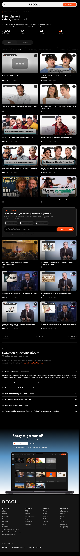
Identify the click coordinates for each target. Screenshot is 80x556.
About (4, 511)
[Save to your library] (35, 55)
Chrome (62, 513)
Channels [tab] (25, 42)
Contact (27, 513)
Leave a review (30, 516)
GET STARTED (22, 443)
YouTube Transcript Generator (11, 532)
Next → (72, 336)
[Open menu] (5, 4)
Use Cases (5, 516)
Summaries (5, 526)
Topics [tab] (10, 42)
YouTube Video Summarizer (11, 529)
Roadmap (28, 524)
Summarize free (65, 229)
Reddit (45, 513)
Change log (28, 521)
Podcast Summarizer (9, 534)
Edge (62, 516)
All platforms (64, 511)
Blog (3, 524)
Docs (4, 519)
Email (44, 524)
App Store (63, 524)
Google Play (64, 526)
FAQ (26, 511)
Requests (28, 519)
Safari (62, 521)
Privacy (5, 547)
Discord (45, 516)
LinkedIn (45, 521)
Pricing (4, 513)
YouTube (45, 519)
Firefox (62, 519)
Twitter (45, 511)
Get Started (70, 4)
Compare (5, 521)
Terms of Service (18, 547)
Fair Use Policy (35, 547)
